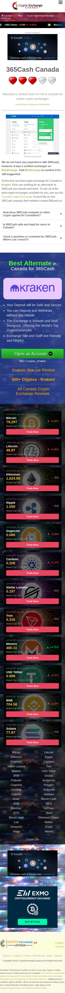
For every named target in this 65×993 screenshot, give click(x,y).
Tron (49, 766)
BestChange (10, 170)
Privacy (27, 956)
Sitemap (58, 956)
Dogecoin (16, 761)
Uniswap (16, 789)
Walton (49, 822)
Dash (16, 799)
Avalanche (48, 780)
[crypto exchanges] (16, 947)
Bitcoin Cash (48, 799)
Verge (16, 831)
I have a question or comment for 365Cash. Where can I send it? (32, 238)
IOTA (16, 812)
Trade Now (32, 431)
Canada (8, 15)
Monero (16, 771)
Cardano (49, 761)
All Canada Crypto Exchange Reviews (33, 391)
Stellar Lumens (16, 766)
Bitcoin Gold (16, 817)
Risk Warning (39, 956)
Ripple (49, 757)
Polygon (49, 785)
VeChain (49, 808)
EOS (16, 803)
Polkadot (16, 780)
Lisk (16, 822)
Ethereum (16, 757)
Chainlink (16, 785)
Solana (48, 775)
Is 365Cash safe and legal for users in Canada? (32, 226)
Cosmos (16, 794)
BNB (16, 775)
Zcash (48, 826)
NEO (49, 803)
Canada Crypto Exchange (17, 196)
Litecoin (49, 752)
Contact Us (18, 956)
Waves (49, 831)
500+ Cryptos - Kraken (32, 361)
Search (49, 956)
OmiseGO (16, 826)
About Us (7, 956)
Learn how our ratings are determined (33, 104)
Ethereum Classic (48, 817)
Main (20, 15)
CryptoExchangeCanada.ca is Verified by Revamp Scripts (23, 988)
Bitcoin (45, 24)
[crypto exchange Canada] (26, 10)
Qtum (49, 812)
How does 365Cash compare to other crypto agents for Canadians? (32, 214)
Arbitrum (49, 794)
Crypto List (32, 839)
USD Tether (49, 771)
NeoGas (16, 808)
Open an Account (30, 353)
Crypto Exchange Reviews (40, 15)
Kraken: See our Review (33, 370)
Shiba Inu (48, 789)
